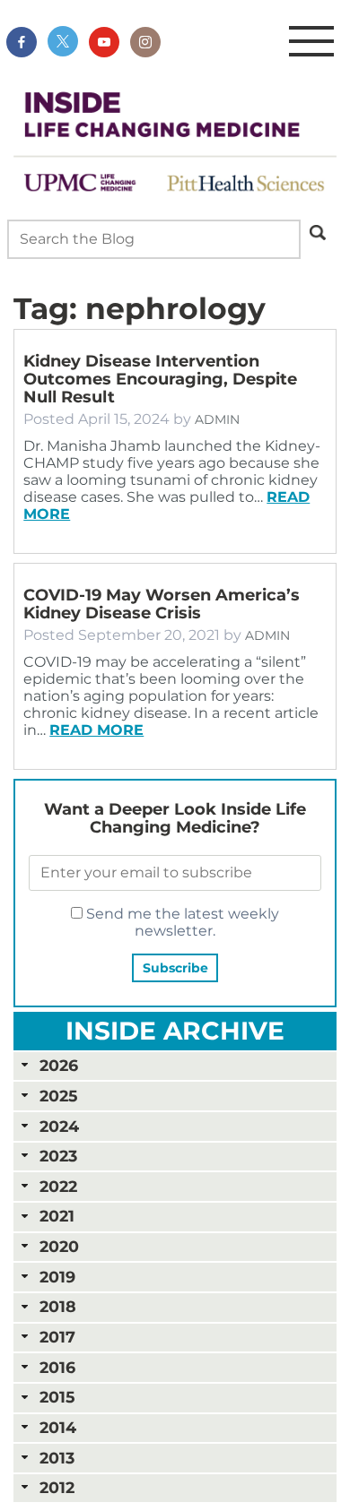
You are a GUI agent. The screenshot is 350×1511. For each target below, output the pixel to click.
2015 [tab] (56, 1396)
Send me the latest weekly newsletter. (181, 922)
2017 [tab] (57, 1336)
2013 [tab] (56, 1457)
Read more (96, 729)
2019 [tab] (57, 1276)
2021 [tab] (56, 1215)
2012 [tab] (56, 1487)
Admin (217, 419)
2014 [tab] (57, 1427)
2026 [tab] (58, 1065)
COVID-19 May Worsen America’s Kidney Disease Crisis (161, 604)
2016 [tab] (57, 1367)
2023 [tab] (58, 1155)
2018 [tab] (57, 1306)
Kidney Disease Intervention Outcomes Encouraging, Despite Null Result (160, 379)
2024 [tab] (59, 1126)
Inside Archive (175, 1030)
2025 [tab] (58, 1095)
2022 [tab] (58, 1186)
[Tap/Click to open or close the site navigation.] (311, 42)
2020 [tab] (59, 1246)
